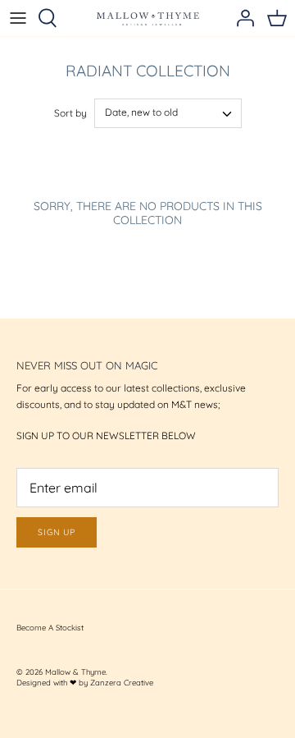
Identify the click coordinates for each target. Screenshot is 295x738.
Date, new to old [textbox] (141, 112)
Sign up (56, 532)
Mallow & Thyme (75, 671)
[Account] (241, 18)
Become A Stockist (50, 627)
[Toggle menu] (18, 18)
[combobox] (168, 113)
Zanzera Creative (121, 682)
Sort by (70, 113)
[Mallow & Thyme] (148, 17)
